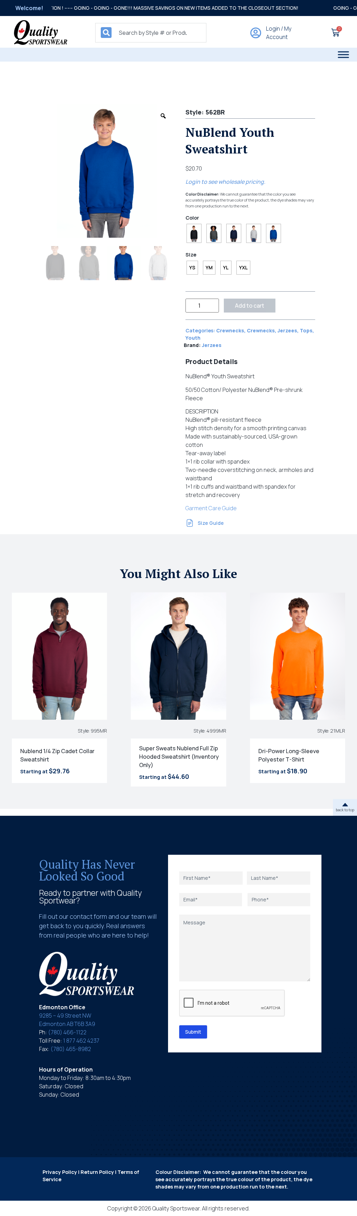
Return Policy (97, 1172)
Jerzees (287, 330)
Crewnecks (230, 330)
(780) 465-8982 (71, 1049)
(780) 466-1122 (67, 1032)
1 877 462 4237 (81, 1040)
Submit (193, 1031)
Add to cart (249, 305)
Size (190, 254)
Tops (306, 330)
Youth (192, 337)
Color (192, 217)
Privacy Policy (60, 1172)
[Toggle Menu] (343, 54)
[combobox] (150, 32)
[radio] (194, 233)
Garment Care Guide (211, 508)
